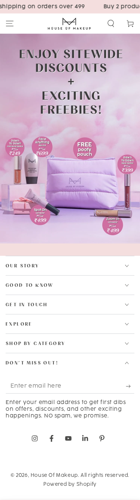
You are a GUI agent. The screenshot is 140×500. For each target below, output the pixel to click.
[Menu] (9, 23)
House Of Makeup (54, 475)
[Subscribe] (130, 386)
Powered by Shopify (70, 484)
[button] (111, 23)
